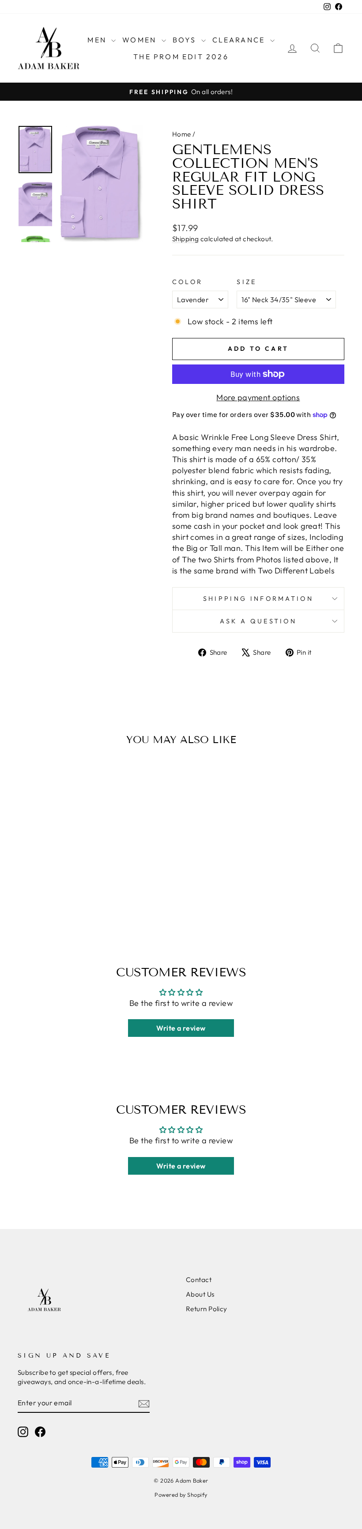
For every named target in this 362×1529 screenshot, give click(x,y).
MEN (98, 39)
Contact (198, 1279)
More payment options (258, 397)
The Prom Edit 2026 (181, 56)
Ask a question (258, 621)
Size (246, 282)
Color (187, 282)
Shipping (185, 239)
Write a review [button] (180, 1028)
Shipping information (258, 599)
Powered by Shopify (181, 1494)
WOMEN (140, 39)
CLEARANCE (240, 39)
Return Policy (206, 1309)
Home (181, 134)
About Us (200, 1294)
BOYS (186, 39)
